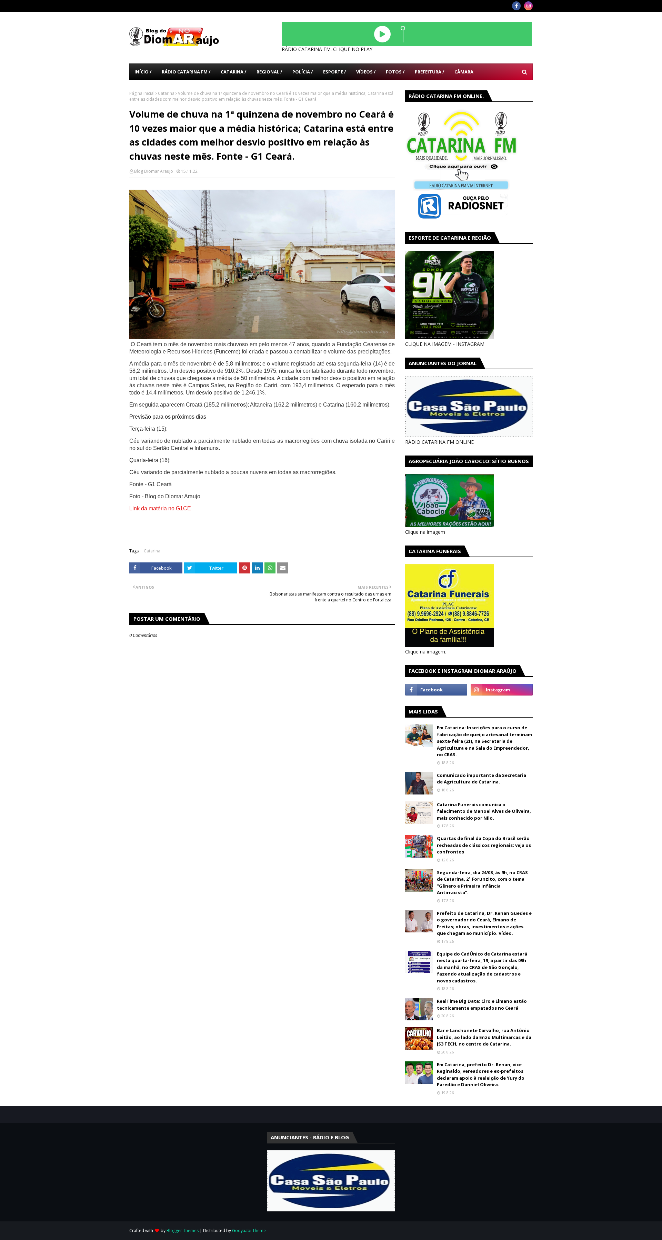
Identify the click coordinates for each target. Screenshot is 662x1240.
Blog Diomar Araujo (153, 171)
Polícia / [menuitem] (302, 72)
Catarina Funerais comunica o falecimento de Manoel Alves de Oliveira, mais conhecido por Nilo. (484, 811)
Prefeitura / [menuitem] (429, 72)
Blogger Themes (183, 1230)
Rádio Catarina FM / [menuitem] (186, 72)
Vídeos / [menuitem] (365, 72)
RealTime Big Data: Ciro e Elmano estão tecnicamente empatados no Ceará (482, 1004)
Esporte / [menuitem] (334, 72)
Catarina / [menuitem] (233, 72)
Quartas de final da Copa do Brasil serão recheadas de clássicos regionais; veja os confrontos (484, 845)
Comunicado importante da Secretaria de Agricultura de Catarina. (481, 778)
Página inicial (141, 93)
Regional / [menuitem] (269, 72)
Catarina (166, 93)
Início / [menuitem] (142, 72)
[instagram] (528, 5)
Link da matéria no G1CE (160, 508)
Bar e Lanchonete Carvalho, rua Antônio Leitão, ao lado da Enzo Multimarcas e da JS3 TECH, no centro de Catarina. (484, 1037)
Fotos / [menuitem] (395, 72)
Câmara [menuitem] (463, 72)
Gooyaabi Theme (249, 1230)
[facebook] (516, 5)
